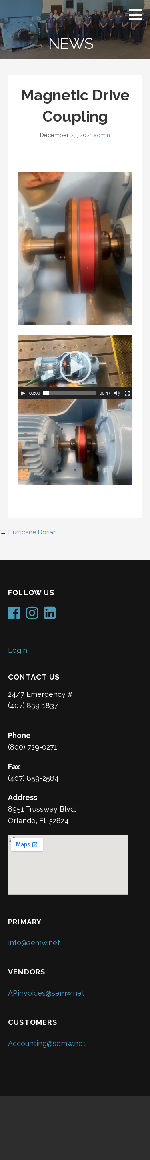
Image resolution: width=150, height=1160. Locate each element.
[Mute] (117, 393)
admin (102, 135)
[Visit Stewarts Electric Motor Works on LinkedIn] (50, 615)
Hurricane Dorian (32, 532)
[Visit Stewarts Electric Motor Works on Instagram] (32, 615)
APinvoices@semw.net (46, 993)
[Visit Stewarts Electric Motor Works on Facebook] (14, 615)
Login (17, 650)
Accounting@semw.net (47, 1043)
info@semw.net (34, 942)
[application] (75, 367)
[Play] (23, 393)
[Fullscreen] (127, 393)
